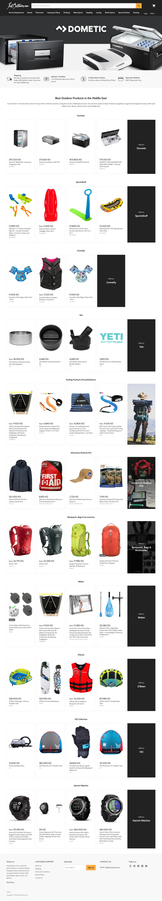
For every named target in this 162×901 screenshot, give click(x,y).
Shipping (38, 869)
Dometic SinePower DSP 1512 (49, 162)
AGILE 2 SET (13, 564)
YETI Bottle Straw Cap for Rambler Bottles (78, 363)
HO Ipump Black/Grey (16, 766)
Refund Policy (39, 875)
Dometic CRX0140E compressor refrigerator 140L (20, 163)
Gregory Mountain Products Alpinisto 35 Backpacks (78, 565)
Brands (29, 13)
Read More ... (11, 882)
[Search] (139, 5)
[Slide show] (81, 43)
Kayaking (89, 13)
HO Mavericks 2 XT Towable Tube (111, 766)
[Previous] (6, 43)
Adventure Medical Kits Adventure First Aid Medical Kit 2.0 (50, 500)
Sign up (91, 867)
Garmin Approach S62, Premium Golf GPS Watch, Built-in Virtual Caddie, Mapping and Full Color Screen (50, 835)
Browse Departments (16, 13)
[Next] (156, 43)
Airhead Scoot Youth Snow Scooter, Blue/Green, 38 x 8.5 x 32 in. (80, 231)
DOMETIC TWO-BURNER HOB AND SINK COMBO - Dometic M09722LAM (110, 164)
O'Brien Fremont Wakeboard (49, 701)
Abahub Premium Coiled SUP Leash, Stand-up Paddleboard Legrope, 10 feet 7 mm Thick (49, 428)
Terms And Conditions (42, 872)
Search (9, 892)
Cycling (98, 13)
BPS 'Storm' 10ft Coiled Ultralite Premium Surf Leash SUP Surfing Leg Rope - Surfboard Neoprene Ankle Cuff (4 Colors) (111, 429)
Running (136, 13)
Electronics (40, 13)
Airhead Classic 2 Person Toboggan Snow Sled (47, 230)
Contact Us (39, 878)
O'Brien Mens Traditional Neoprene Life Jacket (77, 703)
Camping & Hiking (53, 13)
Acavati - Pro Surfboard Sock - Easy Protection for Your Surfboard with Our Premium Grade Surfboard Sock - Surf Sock (81, 429)
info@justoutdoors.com (112, 867)
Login (145, 13)
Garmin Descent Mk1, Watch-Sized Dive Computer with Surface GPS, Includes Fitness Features (79, 835)
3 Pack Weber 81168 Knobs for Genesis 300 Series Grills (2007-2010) (20, 627)
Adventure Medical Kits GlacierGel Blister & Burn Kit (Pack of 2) (111, 500)
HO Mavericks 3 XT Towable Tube (50, 766)
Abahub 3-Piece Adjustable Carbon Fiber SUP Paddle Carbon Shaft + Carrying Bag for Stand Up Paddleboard (111, 631)
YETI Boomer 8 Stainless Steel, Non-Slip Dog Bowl (19, 363)
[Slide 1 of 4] (81, 43)
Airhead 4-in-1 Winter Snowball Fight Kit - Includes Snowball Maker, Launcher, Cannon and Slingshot (20, 232)
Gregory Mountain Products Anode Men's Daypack (109, 562)
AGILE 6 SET (43, 564)
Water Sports (78, 13)
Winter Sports (110, 13)
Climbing (66, 13)
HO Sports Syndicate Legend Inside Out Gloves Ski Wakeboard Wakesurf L (80, 768)
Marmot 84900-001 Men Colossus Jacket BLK (18, 500)
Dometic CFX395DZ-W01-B (79, 162)
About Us (38, 866)
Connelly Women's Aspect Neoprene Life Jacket (48, 299)
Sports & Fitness (124, 13)
